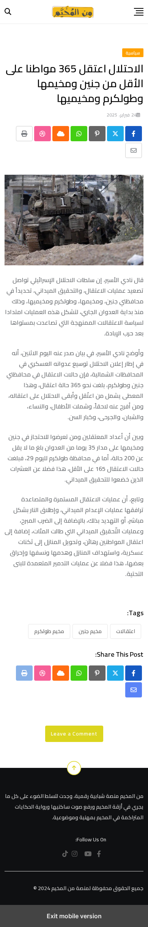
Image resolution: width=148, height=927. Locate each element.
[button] (138, 12)
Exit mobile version (74, 916)
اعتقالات (125, 631)
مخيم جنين (90, 631)
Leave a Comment (74, 734)
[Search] (8, 11)
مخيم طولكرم (49, 631)
